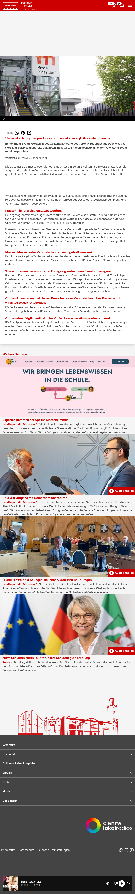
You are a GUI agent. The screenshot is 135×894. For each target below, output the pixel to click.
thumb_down (116, 883)
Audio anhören (121, 491)
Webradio (9, 744)
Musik (6, 791)
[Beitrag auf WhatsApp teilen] (17, 133)
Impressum (8, 850)
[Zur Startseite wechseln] (10, 5)
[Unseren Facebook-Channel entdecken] (126, 850)
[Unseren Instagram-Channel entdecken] (132, 850)
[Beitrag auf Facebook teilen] (23, 133)
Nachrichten (10, 754)
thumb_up (128, 883)
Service (7, 772)
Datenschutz (26, 850)
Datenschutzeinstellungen (53, 850)
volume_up (107, 883)
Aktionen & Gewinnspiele (19, 763)
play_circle (122, 883)
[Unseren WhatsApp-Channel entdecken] (121, 850)
